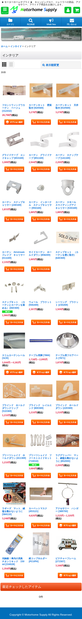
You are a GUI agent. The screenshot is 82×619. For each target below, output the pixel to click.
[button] (5, 10)
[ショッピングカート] (76, 10)
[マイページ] (67, 10)
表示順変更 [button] (52, 64)
